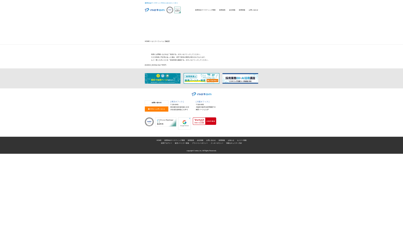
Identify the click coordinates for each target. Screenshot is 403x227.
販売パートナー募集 (182, 143)
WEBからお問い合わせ (157, 109)
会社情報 (232, 10)
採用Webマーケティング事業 (205, 10)
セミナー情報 (242, 140)
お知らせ (231, 140)
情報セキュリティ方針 (234, 143)
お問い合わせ (253, 10)
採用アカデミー (166, 143)
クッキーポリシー (217, 143)
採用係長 (222, 10)
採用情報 (242, 10)
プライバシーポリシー (200, 143)
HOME (147, 41)
